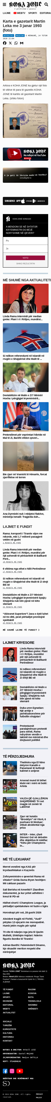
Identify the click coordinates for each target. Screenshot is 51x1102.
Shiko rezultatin (25, 263)
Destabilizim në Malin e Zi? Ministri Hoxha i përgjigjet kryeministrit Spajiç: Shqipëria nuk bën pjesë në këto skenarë (25, 599)
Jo (7, 248)
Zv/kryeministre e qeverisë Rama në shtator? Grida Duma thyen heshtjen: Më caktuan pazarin (24, 880)
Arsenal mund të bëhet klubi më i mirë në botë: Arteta (33, 783)
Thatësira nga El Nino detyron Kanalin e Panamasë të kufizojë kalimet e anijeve (32, 766)
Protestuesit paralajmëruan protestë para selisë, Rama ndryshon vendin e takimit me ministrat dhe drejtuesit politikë (34, 732)
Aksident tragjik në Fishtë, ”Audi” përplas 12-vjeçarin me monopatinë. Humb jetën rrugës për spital (23, 922)
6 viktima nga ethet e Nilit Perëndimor (24, 568)
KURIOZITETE (9, 1029)
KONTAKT (7, 1041)
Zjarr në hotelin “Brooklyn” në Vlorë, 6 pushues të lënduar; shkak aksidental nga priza (33, 822)
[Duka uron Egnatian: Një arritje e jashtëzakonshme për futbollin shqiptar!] (10, 713)
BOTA (31, 997)
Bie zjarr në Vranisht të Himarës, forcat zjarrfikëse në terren (25, 476)
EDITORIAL (8, 1005)
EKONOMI (7, 1001)
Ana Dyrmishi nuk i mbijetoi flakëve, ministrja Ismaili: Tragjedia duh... (23, 515)
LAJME (7, 13)
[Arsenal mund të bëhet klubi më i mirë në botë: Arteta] (10, 786)
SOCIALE (7, 1021)
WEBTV (20, 13)
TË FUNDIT (8, 989)
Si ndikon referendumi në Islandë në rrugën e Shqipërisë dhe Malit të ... (23, 357)
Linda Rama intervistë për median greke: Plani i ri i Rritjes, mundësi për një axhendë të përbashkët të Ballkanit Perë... (25, 554)
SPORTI (32, 13)
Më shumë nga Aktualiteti (27, 280)
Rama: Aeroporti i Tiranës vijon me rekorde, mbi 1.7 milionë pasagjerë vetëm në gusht (23, 536)
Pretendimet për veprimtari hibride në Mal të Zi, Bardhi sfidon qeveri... (24, 436)
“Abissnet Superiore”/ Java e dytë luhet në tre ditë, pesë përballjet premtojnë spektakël (25, 616)
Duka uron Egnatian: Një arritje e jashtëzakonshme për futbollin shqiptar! (32, 712)
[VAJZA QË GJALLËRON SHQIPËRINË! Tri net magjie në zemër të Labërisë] (10, 804)
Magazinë (20, 35)
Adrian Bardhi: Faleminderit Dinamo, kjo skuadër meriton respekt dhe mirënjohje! (24, 948)
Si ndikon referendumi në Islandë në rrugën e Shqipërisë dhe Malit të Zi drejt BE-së (25, 581)
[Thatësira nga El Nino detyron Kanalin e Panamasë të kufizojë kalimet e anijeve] (10, 768)
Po (7, 241)
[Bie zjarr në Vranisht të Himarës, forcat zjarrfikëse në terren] (26, 456)
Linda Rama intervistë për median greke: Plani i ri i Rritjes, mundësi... (22, 318)
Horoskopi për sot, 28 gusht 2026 (22, 912)
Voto (25, 258)
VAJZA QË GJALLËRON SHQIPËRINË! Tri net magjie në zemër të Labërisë (34, 802)
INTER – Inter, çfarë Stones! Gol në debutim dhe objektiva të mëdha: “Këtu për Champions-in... (34, 840)
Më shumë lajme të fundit (20, 629)
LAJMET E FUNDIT (17, 527)
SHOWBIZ (32, 1005)
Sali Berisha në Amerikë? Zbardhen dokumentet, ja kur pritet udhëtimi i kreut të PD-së (23, 893)
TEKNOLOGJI (34, 1001)
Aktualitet (8, 35)
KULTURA (7, 1033)
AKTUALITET (9, 1012)
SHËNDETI (33, 1009)
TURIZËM (7, 1025)
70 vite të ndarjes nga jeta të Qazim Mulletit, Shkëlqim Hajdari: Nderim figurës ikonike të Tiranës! (23, 935)
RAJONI (32, 989)
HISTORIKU (8, 1037)
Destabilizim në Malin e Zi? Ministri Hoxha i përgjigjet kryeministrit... (23, 397)
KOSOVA (32, 993)
